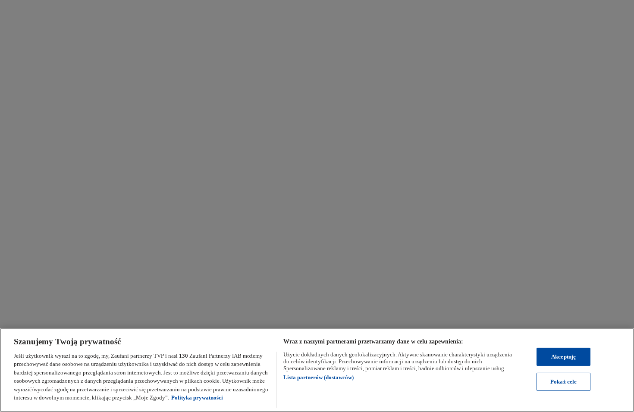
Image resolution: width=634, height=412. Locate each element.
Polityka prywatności (197, 397)
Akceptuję (563, 356)
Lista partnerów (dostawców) (318, 377)
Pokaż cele (563, 381)
